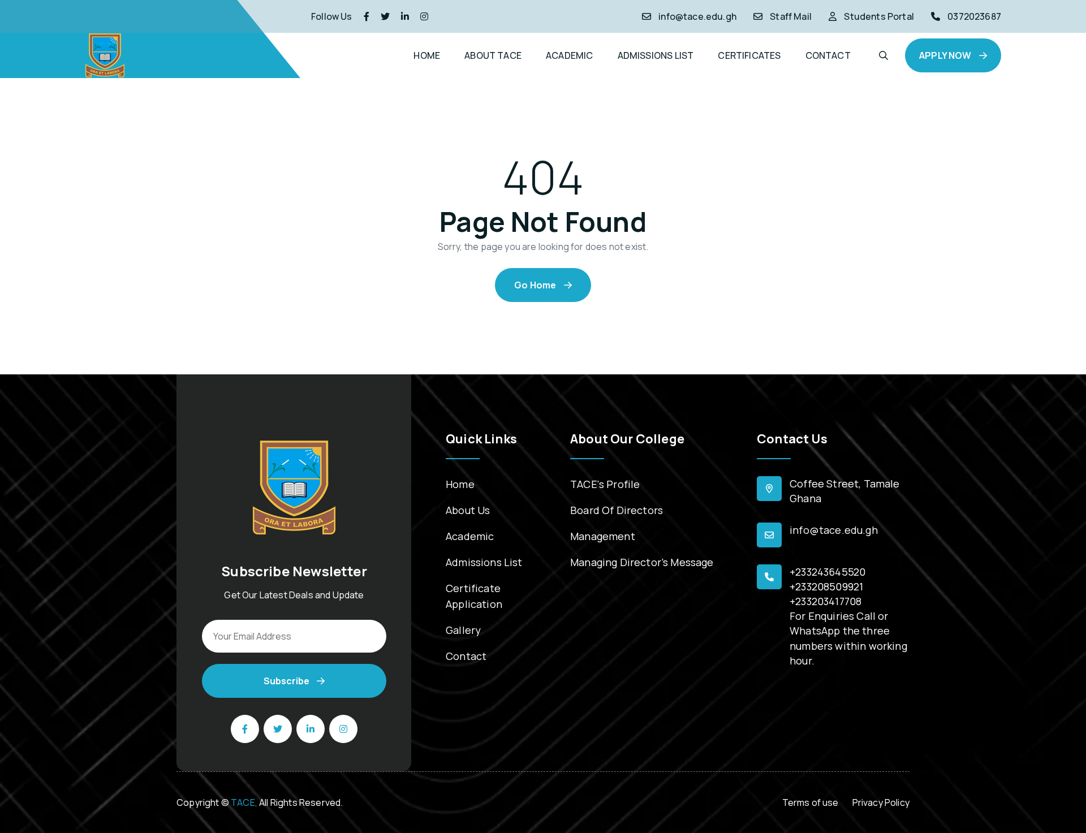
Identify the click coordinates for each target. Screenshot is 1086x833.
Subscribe (287, 681)
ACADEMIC (569, 55)
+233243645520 (827, 572)
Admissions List (484, 562)
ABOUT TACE (493, 55)
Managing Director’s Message (642, 562)
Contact (466, 656)
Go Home (536, 285)
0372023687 (974, 16)
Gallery (463, 630)
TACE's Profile (605, 484)
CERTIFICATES (749, 55)
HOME (426, 55)
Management (602, 536)
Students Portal (879, 16)
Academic (470, 536)
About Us (468, 510)
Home (460, 484)
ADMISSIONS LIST (656, 55)
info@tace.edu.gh (697, 16)
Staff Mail (791, 16)
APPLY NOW (946, 55)
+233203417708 (825, 601)
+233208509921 (826, 586)
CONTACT (828, 55)
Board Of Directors (616, 510)
